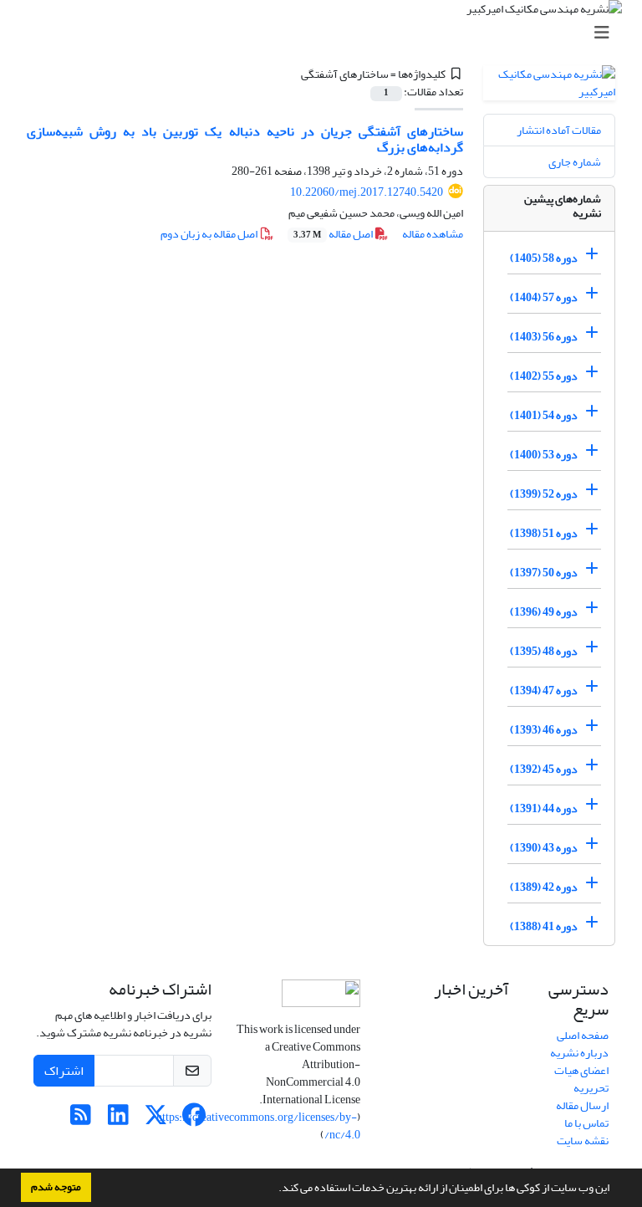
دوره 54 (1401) (544, 415)
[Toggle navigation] (326, 33)
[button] (274, 1189)
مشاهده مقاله (432, 233)
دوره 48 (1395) (544, 651)
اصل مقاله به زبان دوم (209, 233)
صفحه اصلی (583, 1035)
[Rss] (81, 1119)
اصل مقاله (333, 233)
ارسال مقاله (582, 1105)
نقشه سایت (583, 1140)
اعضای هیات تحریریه (581, 1079)
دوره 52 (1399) (544, 494)
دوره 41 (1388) (544, 926)
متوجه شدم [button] (56, 1187)
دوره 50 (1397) (544, 572)
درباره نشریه (579, 1052)
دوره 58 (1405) (544, 258)
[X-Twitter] (156, 1119)
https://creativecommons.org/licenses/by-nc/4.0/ (258, 1126)
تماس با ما (586, 1123)
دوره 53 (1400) (544, 454)
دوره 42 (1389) (544, 887)
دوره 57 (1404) (544, 297)
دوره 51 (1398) (544, 533)
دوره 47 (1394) (544, 690)
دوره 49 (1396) (544, 612)
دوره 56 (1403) (544, 336)
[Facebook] (193, 1119)
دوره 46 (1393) (544, 730)
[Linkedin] (118, 1119)
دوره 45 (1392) (544, 769)
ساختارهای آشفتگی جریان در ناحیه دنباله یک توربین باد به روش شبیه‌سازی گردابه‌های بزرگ (245, 139)
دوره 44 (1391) (544, 808)
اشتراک (64, 1070)
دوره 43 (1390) (544, 847)
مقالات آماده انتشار (559, 130)
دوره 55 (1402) (544, 376)
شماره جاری (574, 162)
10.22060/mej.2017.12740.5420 (366, 192)
